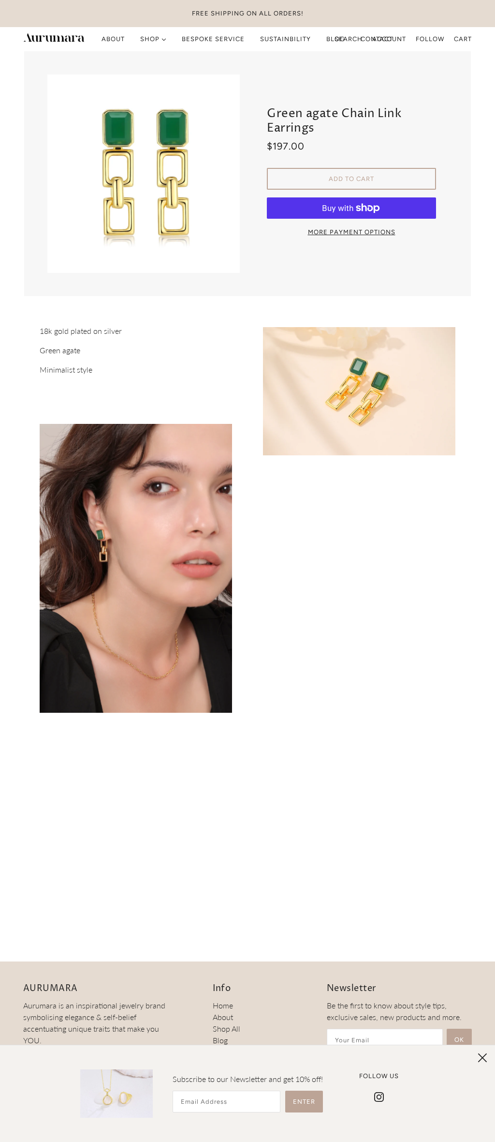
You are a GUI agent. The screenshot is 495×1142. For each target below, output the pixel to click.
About (223, 1017)
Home (223, 1005)
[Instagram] (379, 1096)
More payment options (351, 232)
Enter (304, 1101)
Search (349, 39)
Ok (459, 1039)
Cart (463, 39)
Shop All (226, 1028)
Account (389, 39)
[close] (482, 1058)
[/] (54, 39)
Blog (220, 1040)
